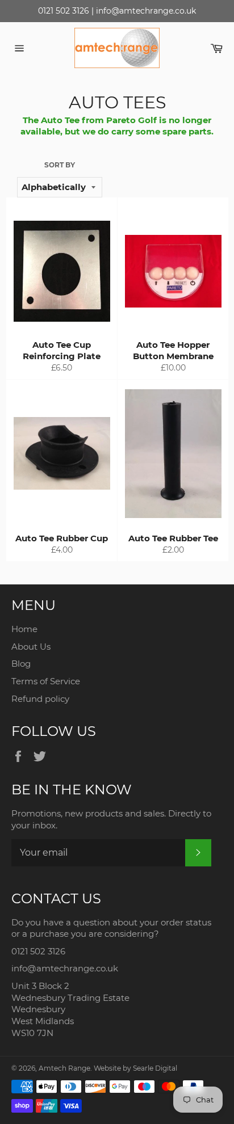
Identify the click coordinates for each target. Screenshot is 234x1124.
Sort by (59, 165)
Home (24, 629)
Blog (21, 663)
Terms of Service (45, 681)
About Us (31, 646)
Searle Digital (155, 1068)
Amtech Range (64, 1068)
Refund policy (40, 698)
